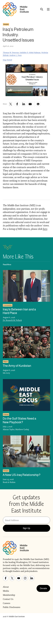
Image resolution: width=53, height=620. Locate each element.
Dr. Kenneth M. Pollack (12, 320)
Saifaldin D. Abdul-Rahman (30, 53)
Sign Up (26, 528)
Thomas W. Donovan (11, 53)
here (45, 228)
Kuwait (9, 60)
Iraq (4, 60)
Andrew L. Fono (15, 55)
